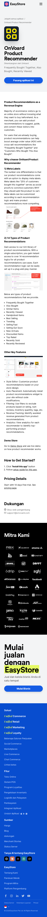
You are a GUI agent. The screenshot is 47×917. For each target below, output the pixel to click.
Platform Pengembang (15, 888)
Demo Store (16, 446)
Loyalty (12, 732)
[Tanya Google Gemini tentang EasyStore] (18, 859)
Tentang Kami (11, 872)
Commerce (15, 716)
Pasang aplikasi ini (23, 80)
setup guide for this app (25, 469)
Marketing (14, 727)
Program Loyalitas (13, 787)
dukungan (9, 836)
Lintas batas (10, 764)
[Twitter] (23, 895)
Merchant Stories (12, 841)
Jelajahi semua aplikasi (13, 19)
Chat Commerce (12, 759)
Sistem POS (10, 782)
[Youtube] (28, 895)
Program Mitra (11, 883)
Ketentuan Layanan (24, 903)
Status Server (10, 846)
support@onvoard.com (18, 513)
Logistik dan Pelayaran (15, 797)
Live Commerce (11, 754)
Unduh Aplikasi (12, 813)
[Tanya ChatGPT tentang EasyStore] (6, 859)
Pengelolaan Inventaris (15, 792)
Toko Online (10, 776)
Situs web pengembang (18, 509)
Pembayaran (10, 803)
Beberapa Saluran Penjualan (18, 738)
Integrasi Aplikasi (12, 808)
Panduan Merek (12, 878)
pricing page (10, 488)
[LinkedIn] (17, 895)
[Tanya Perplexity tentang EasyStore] (23, 859)
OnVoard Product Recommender (17, 22)
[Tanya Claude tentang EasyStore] (12, 859)
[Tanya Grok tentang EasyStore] (29, 859)
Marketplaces (10, 749)
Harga (7, 825)
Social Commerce (12, 743)
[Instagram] (11, 895)
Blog (6, 830)
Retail (11, 721)
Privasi (35, 903)
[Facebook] (5, 895)
